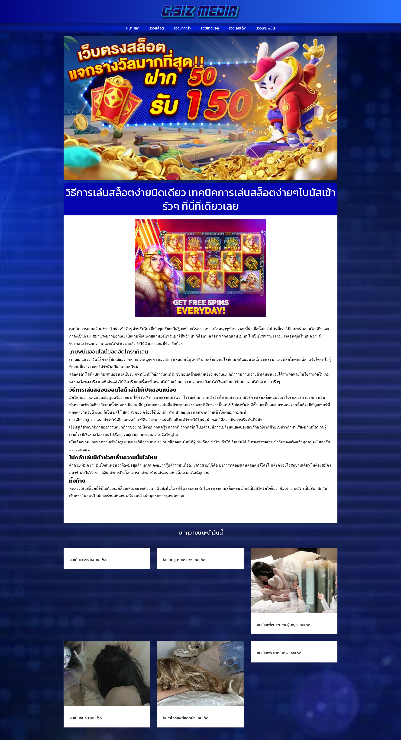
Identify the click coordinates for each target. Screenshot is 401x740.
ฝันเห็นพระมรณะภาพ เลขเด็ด (279, 653)
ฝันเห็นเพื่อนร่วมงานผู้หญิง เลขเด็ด (283, 625)
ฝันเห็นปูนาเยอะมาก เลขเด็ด (184, 560)
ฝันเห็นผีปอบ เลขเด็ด (85, 718)
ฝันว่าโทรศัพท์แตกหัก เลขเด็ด (186, 718)
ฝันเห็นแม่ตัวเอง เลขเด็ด (88, 560)
